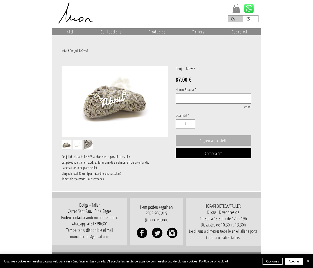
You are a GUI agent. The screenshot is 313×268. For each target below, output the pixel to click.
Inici (64, 51)
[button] (236, 8)
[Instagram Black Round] (172, 233)
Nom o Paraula (186, 89)
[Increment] (191, 124)
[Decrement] (179, 124)
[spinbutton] (185, 124)
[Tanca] (307, 261)
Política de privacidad (213, 261)
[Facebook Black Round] (142, 233)
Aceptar (294, 261)
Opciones (272, 261)
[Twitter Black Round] (157, 233)
